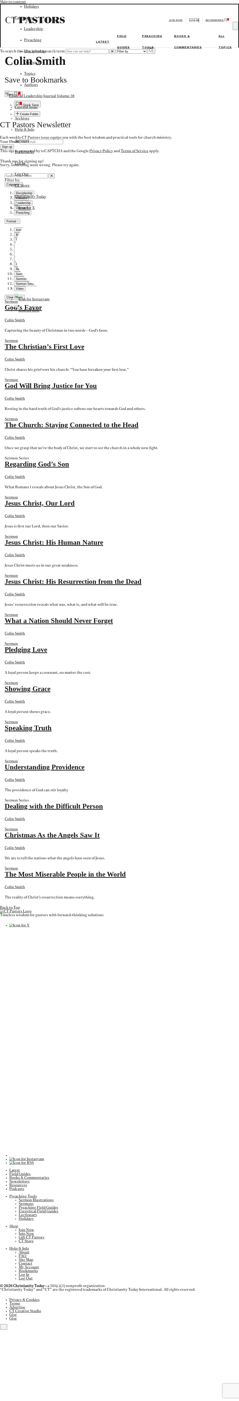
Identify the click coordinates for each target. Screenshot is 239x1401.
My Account (29, 1267)
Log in (194, 20)
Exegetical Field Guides (38, 1211)
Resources (18, 1185)
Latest (102, 41)
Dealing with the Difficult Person (54, 806)
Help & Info (24, 129)
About (24, 1252)
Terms (14, 1303)
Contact (25, 1263)
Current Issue (26, 107)
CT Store (22, 185)
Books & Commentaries (29, 1178)
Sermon (11, 341)
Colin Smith (15, 320)
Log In (20, 163)
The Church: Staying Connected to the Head (71, 425)
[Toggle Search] (235, 26)
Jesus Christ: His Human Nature (54, 542)
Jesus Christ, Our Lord (40, 503)
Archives (22, 118)
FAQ (22, 1256)
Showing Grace (27, 688)
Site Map (26, 1260)
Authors (31, 85)
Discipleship (35, 51)
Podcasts (16, 1189)
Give (13, 1315)
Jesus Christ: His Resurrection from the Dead (73, 581)
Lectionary (28, 1215)
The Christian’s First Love (44, 346)
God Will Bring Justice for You (51, 385)
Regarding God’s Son (37, 464)
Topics (29, 74)
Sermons (26, 1204)
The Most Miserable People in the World (65, 874)
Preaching (33, 40)
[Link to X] (25, 208)
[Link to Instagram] (32, 299)
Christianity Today (30, 197)
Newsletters (19, 1181)
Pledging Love (26, 649)
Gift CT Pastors (31, 1237)
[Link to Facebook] (53, 288)
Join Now (176, 20)
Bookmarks (24, 152)
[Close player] (3, 1327)
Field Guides (20, 1174)
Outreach (32, 62)
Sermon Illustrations (36, 1200)
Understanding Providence (44, 767)
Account (22, 141)
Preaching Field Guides (38, 1207)
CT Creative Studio (25, 1311)
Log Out (22, 174)
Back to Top (10, 907)
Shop (13, 1226)
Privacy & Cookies (24, 1300)
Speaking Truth (28, 728)
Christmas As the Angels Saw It (52, 835)
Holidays (26, 1219)
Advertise (17, 1307)
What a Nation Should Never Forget (59, 620)
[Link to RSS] (27, 310)
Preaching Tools (23, 1196)
